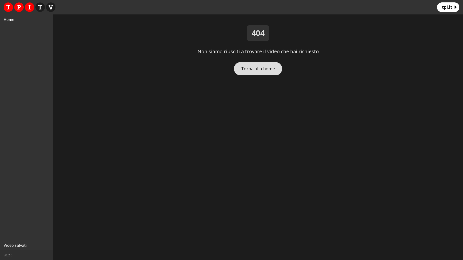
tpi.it (447, 7)
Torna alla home (258, 69)
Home (9, 19)
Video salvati (15, 245)
